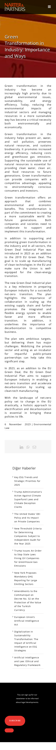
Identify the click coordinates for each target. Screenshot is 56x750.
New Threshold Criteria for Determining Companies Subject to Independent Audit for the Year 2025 (28, 536)
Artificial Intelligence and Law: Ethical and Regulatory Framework (27, 661)
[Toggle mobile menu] (49, 6)
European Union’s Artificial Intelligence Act (26, 621)
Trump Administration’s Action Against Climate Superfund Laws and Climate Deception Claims (28, 499)
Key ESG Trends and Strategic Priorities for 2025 (27, 481)
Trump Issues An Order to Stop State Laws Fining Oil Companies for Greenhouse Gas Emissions (28, 558)
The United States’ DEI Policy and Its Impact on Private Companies (27, 517)
